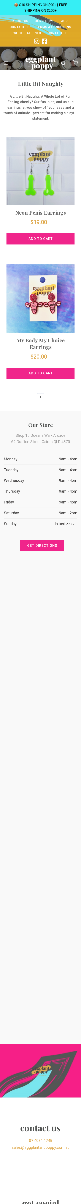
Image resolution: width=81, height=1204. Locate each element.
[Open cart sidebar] (75, 63)
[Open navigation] (6, 63)
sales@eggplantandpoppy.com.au (41, 1147)
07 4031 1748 (40, 1140)
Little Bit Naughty (40, 83)
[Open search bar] (63, 63)
